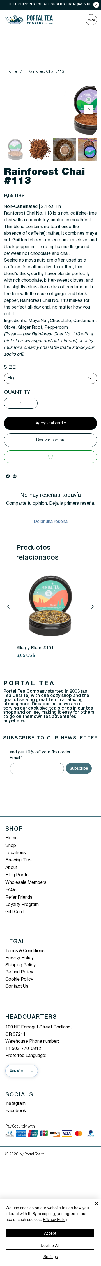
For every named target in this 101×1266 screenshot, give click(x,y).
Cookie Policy (19, 979)
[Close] (96, 5)
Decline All (50, 1245)
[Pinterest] (14, 476)
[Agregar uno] (32, 403)
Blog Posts (17, 875)
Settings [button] (50, 1256)
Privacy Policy (19, 958)
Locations (15, 853)
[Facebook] (8, 476)
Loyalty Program (22, 905)
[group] (50, 616)
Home (11, 838)
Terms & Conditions (25, 951)
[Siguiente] (92, 606)
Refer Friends (19, 897)
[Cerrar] (93, 1207)
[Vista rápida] (50, 607)
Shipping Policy (20, 965)
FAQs (11, 890)
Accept (50, 1233)
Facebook (15, 1111)
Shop (10, 846)
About (11, 868)
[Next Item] (88, 109)
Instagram (15, 1104)
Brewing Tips (18, 860)
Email (16, 758)
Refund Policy (19, 972)
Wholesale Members (26, 883)
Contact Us (17, 986)
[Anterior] (8, 606)
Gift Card (14, 912)
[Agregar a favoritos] (50, 456)
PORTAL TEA (29, 683)
